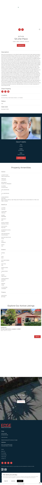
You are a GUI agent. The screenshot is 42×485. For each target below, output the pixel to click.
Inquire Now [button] (21, 45)
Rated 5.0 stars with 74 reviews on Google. (9, 439)
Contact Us (3, 458)
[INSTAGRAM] (8, 463)
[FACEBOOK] (5, 463)
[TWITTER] (2, 463)
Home (2, 449)
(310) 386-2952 (21, 150)
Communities (4, 454)
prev (19, 29)
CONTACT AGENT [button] (21, 157)
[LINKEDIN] (11, 463)
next (22, 29)
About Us (3, 451)
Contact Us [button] (21, 401)
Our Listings (3, 453)
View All (37, 336)
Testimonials (3, 456)
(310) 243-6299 (4, 433)
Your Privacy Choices (21, 483)
